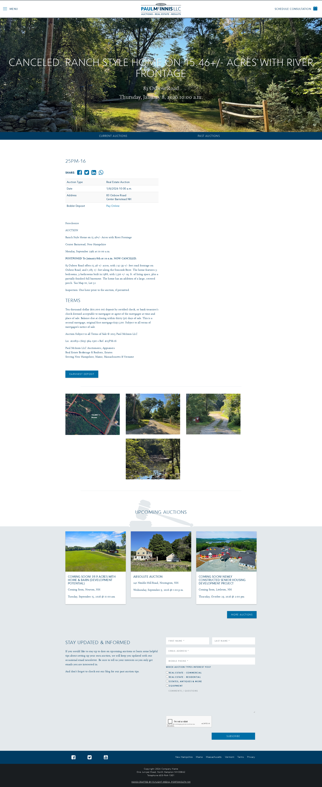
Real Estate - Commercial (185, 672)
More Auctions (242, 614)
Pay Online (113, 205)
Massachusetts (214, 756)
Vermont (229, 756)
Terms (240, 756)
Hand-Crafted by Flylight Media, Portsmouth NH (161, 782)
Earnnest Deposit (81, 374)
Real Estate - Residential (185, 677)
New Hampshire (184, 756)
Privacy (251, 756)
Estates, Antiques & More (185, 681)
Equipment (176, 686)
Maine (199, 756)
